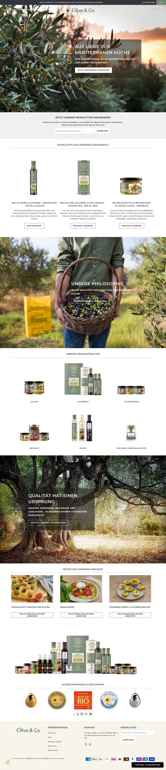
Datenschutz (52, 746)
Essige (83, 428)
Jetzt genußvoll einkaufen (93, 70)
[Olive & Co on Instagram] (90, 744)
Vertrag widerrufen (147, 765)
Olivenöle (83, 381)
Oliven (34, 381)
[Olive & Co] (82, 9)
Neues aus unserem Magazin (83, 569)
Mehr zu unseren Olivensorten (48, 523)
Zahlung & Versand (54, 742)
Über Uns (17, 10)
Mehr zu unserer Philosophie (90, 301)
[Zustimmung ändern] (8, 762)
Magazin (31, 10)
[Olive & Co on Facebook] (86, 744)
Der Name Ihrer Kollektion (132, 428)
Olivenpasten (132, 381)
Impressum (52, 733)
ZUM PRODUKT (34, 226)
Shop (5, 10)
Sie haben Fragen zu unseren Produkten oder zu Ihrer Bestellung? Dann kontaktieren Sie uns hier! (101, 735)
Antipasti (34, 428)
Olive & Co (21, 758)
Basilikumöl (67, 607)
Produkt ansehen (83, 226)
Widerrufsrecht (53, 750)
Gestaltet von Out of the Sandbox (37, 758)
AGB (49, 737)
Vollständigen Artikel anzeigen (32, 615)
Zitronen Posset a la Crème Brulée (129, 607)
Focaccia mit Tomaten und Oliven (30, 607)
